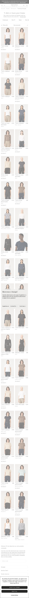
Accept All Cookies (14, 587)
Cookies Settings (14, 595)
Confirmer (22, 306)
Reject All (14, 591)
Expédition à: (5, 306)
